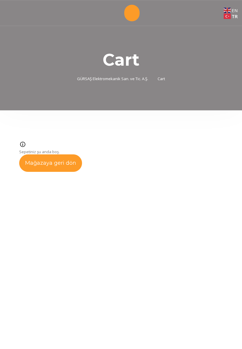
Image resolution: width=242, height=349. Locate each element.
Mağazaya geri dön (50, 163)
